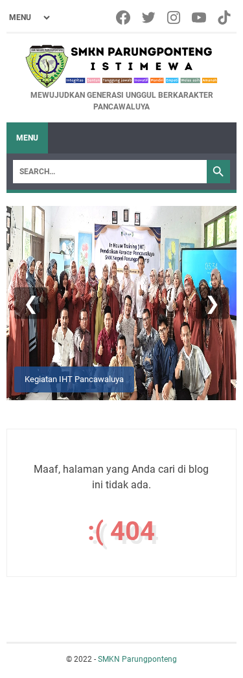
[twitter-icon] (149, 17)
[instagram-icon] (174, 17)
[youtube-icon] (200, 17)
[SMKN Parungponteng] (121, 66)
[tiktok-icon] (225, 17)
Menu (27, 137)
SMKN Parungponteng (137, 659)
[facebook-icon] (124, 17)
